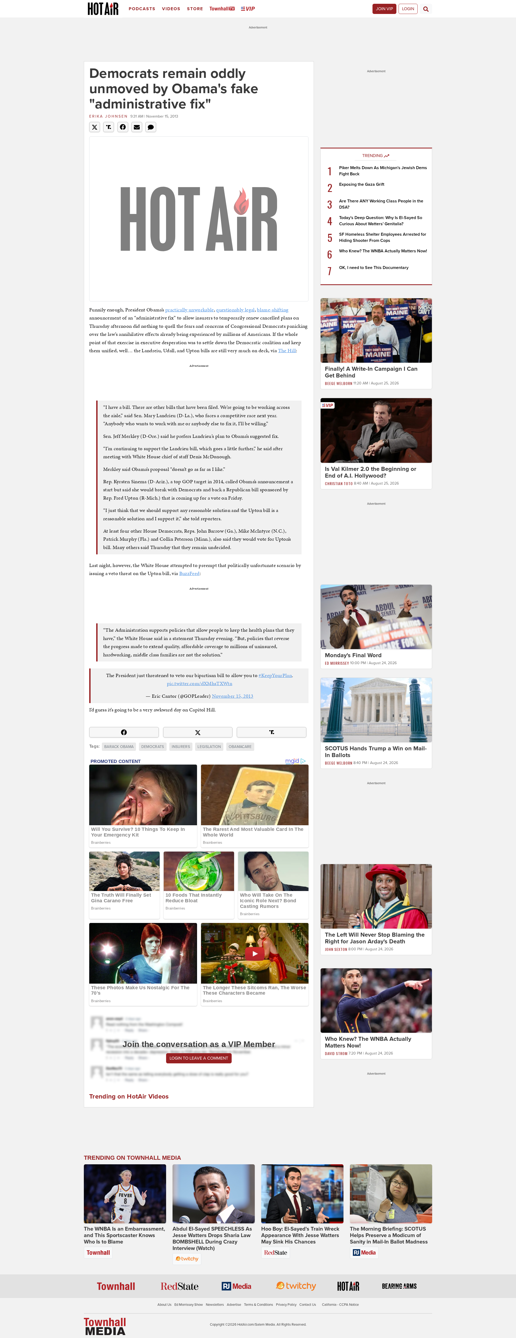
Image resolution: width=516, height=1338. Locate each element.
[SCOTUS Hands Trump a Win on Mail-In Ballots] (376, 709)
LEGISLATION (209, 746)
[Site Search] (426, 9)
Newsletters (215, 1305)
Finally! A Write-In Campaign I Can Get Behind (371, 372)
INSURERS (181, 746)
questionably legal (235, 309)
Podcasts (142, 9)
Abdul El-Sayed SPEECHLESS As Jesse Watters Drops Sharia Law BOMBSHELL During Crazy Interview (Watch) (212, 1239)
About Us (164, 1305)
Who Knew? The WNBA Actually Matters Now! (383, 251)
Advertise (234, 1305)
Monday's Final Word (353, 655)
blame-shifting (272, 309)
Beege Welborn (338, 383)
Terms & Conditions (258, 1305)
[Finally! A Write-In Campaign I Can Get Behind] (376, 330)
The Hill (287, 350)
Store (195, 9)
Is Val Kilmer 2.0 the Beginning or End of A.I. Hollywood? (370, 472)
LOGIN (408, 9)
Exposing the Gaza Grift (361, 184)
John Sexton (336, 949)
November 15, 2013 (232, 696)
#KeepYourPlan (275, 675)
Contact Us (307, 1305)
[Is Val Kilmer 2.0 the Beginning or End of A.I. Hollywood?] (376, 430)
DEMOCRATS (152, 746)
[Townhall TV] (223, 9)
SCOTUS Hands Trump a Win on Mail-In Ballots (376, 752)
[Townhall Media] (105, 1326)
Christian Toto (339, 483)
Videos (171, 9)
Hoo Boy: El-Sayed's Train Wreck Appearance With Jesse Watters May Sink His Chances (300, 1235)
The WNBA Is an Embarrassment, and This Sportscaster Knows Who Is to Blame (124, 1235)
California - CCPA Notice (340, 1305)
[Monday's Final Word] (376, 616)
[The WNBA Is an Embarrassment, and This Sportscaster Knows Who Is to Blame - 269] (125, 1193)
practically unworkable (189, 309)
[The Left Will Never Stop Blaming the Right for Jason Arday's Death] (376, 896)
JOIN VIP (384, 9)
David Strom (336, 1053)
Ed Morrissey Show (188, 1305)
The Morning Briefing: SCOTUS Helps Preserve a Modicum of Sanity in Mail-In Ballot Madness (389, 1235)
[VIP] (249, 9)
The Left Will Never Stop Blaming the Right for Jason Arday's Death (375, 938)
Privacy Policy (286, 1305)
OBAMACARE (240, 746)
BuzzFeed (189, 573)
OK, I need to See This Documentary (373, 267)
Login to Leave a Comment (199, 1058)
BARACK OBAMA (119, 746)
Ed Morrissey (337, 663)
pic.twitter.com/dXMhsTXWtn (199, 683)
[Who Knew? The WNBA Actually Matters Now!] (376, 1000)
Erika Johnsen (108, 116)
